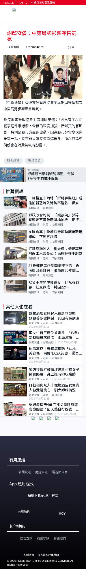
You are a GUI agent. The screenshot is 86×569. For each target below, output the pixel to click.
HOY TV (22, 2)
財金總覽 (13, 161)
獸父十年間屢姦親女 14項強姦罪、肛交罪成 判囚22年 (53, 285)
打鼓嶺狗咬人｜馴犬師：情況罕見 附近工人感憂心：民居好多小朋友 (55, 251)
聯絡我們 (60, 538)
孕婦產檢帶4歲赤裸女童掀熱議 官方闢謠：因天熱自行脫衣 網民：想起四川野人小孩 (55, 407)
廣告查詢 (26, 538)
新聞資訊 (33, 208)
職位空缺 (43, 538)
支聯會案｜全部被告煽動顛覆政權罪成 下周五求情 (55, 234)
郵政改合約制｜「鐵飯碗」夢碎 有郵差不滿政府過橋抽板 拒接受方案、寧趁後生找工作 (55, 217)
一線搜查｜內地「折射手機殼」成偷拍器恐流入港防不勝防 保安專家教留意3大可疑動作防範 (55, 200)
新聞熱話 (48, 208)
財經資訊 (34, 161)
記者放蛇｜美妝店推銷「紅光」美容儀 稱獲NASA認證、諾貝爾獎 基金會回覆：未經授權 (55, 351)
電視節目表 (59, 472)
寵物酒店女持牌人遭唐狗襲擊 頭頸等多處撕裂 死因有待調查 (54, 316)
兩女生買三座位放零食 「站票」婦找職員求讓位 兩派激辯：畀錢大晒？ (55, 335)
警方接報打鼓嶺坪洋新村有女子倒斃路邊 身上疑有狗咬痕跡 (54, 372)
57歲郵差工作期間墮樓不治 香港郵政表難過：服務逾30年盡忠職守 (53, 268)
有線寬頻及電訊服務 (43, 2)
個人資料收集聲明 (48, 555)
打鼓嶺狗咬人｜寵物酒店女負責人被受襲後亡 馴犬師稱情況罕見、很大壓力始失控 (54, 387)
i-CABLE (9, 2)
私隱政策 (29, 555)
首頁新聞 (57, 224)
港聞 (45, 224)
